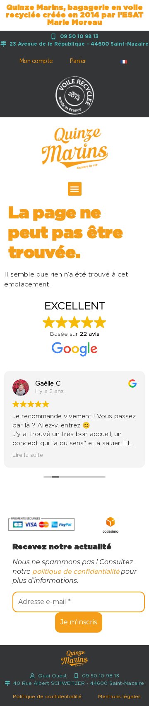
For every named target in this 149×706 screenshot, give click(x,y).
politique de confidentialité (75, 571)
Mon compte (36, 61)
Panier (78, 61)
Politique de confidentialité (47, 696)
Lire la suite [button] (27, 455)
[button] (75, 189)
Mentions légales (119, 696)
